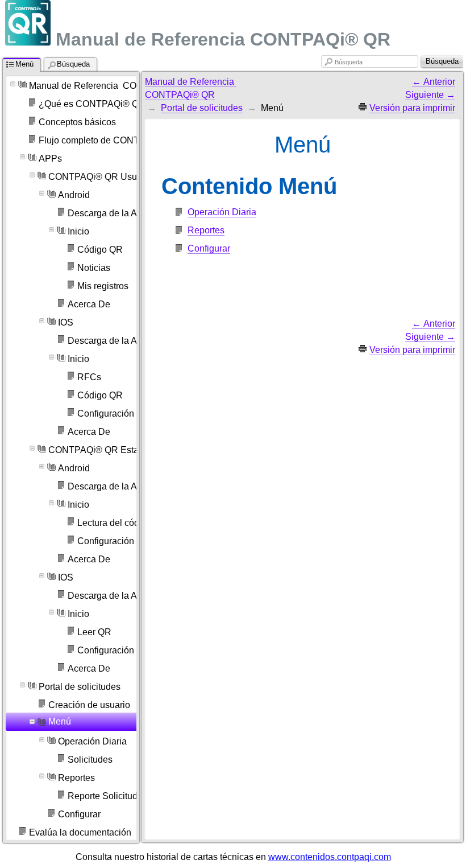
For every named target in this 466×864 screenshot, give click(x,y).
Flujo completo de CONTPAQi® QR (111, 140)
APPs (50, 158)
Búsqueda (349, 62)
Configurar (209, 248)
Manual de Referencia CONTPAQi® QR (111, 85)
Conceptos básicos (77, 122)
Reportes (206, 230)
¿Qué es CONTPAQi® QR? (95, 104)
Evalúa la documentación (80, 832)
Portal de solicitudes (79, 687)
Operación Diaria (222, 212)
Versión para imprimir (412, 108)
